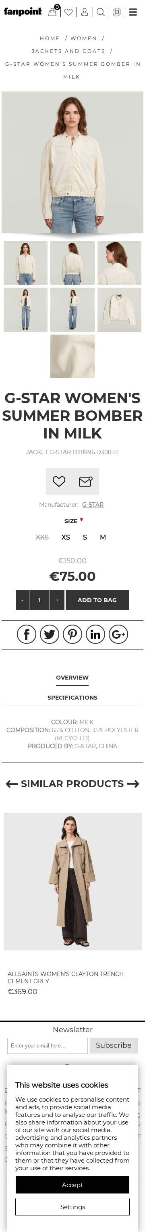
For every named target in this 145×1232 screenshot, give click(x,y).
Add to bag (97, 600)
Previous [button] (12, 784)
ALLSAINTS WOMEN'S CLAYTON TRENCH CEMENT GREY (66, 977)
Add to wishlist (59, 481)
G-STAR (93, 504)
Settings (72, 1207)
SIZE (71, 521)
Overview (72, 677)
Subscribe (114, 1045)
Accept (72, 1185)
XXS (42, 537)
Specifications (72, 697)
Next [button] (133, 784)
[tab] (73, 678)
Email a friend (85, 481)
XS (66, 537)
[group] (73, 881)
